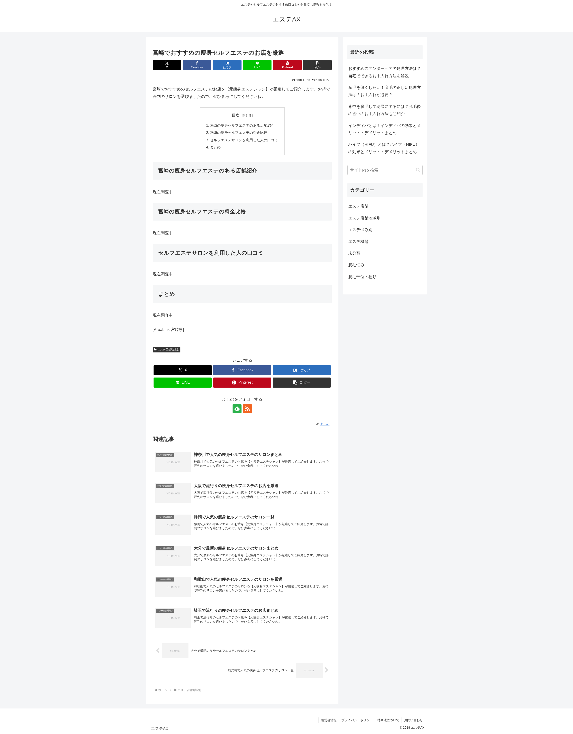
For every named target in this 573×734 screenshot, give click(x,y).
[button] (317, 65)
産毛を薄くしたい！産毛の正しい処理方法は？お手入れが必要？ (384, 91)
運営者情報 (329, 720)
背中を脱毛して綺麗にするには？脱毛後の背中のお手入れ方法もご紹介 (384, 110)
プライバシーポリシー (357, 720)
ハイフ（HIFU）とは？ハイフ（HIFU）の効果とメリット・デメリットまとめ (383, 148)
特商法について (388, 720)
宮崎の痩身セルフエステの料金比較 (238, 133)
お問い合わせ (413, 720)
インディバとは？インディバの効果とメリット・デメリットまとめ (384, 129)
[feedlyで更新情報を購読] (237, 408)
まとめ (215, 147)
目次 (236, 115)
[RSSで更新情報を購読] (247, 408)
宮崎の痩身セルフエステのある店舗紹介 (242, 125)
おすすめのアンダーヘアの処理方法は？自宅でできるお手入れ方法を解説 (384, 72)
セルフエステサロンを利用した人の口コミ (244, 140)
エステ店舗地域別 (168, 349)
